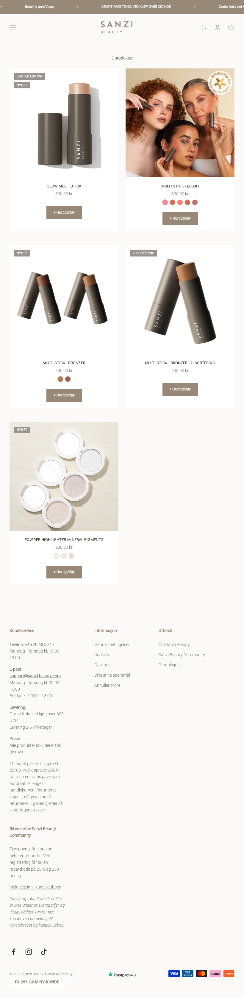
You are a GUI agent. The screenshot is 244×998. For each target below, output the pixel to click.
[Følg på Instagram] (29, 952)
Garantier (103, 664)
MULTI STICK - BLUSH (180, 186)
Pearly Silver (57, 556)
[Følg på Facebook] (14, 952)
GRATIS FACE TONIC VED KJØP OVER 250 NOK (126, 7)
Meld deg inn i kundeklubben (35, 887)
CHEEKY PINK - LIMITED (165, 202)
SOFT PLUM (195, 202)
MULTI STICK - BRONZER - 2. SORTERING (180, 363)
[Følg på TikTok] (44, 952)
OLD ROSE (187, 202)
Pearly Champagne (64, 556)
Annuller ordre (107, 685)
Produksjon (169, 664)
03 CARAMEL (60, 379)
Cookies (101, 654)
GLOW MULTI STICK (64, 186)
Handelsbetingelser (112, 644)
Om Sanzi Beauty (174, 644)
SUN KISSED (173, 202)
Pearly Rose (71, 556)
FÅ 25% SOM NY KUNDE (37, 982)
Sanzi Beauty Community (182, 654)
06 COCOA (68, 379)
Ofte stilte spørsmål (112, 675)
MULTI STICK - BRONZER (64, 363)
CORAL (180, 202)
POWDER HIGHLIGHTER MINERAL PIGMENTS (63, 539)
